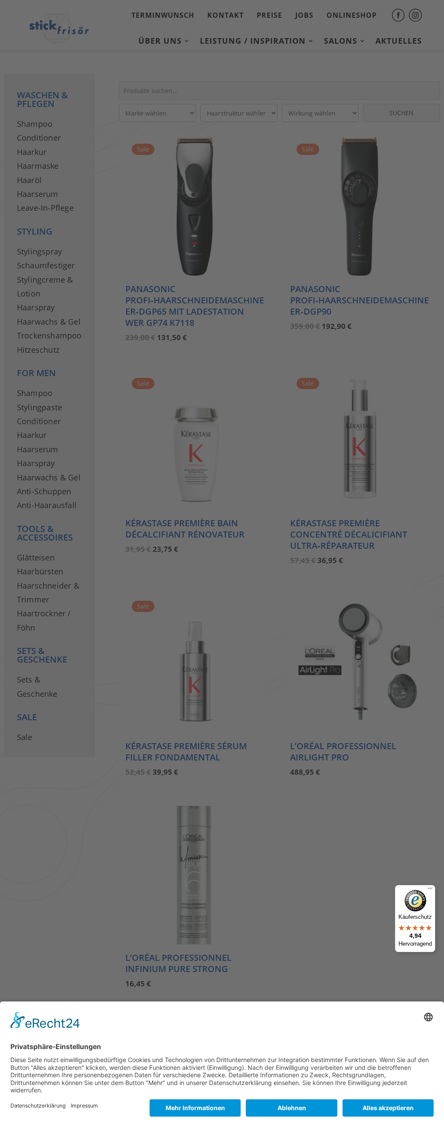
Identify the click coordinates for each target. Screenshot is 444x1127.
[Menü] (430, 890)
